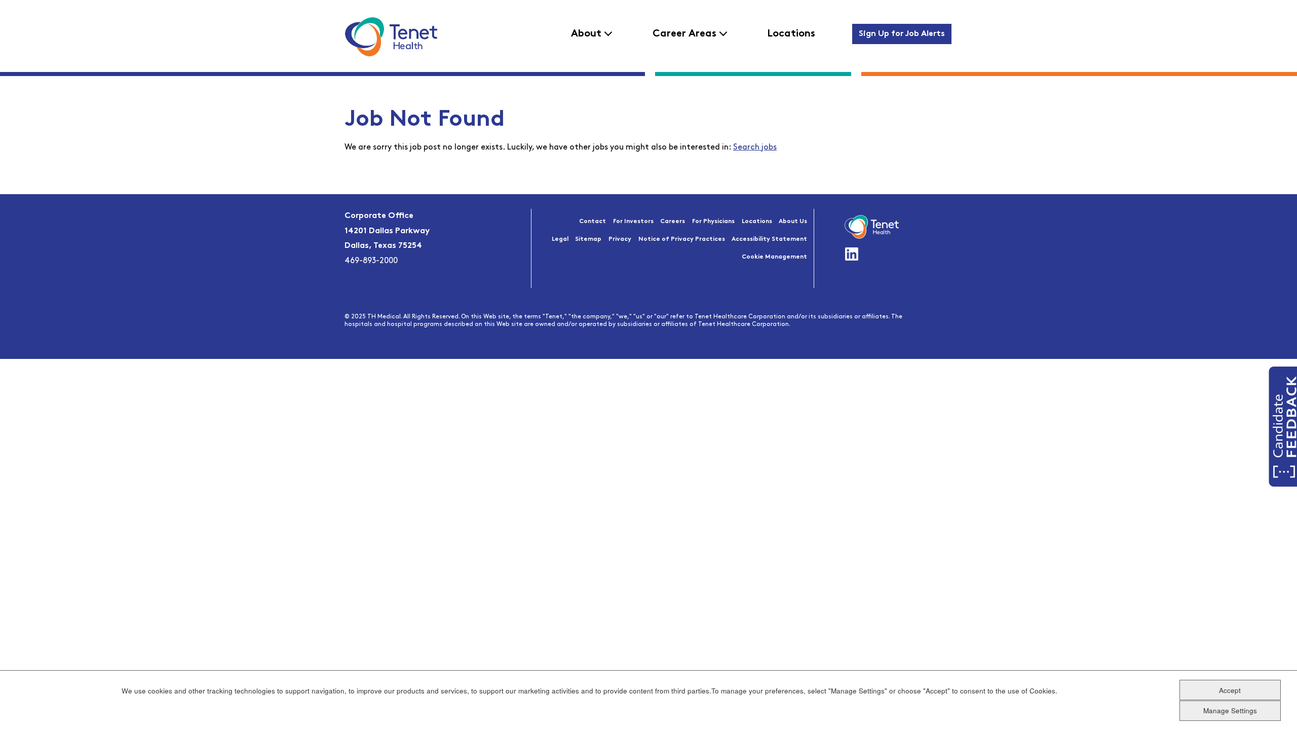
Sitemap (588, 239)
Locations (791, 34)
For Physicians (713, 221)
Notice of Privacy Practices (681, 239)
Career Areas (684, 34)
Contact (592, 221)
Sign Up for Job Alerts (902, 34)
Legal (560, 239)
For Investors (633, 221)
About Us (793, 221)
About (586, 34)
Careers (672, 221)
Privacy (619, 239)
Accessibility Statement (769, 239)
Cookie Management (774, 257)
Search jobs (755, 147)
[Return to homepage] (391, 36)
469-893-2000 (371, 261)
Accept (1230, 690)
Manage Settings (1230, 710)
